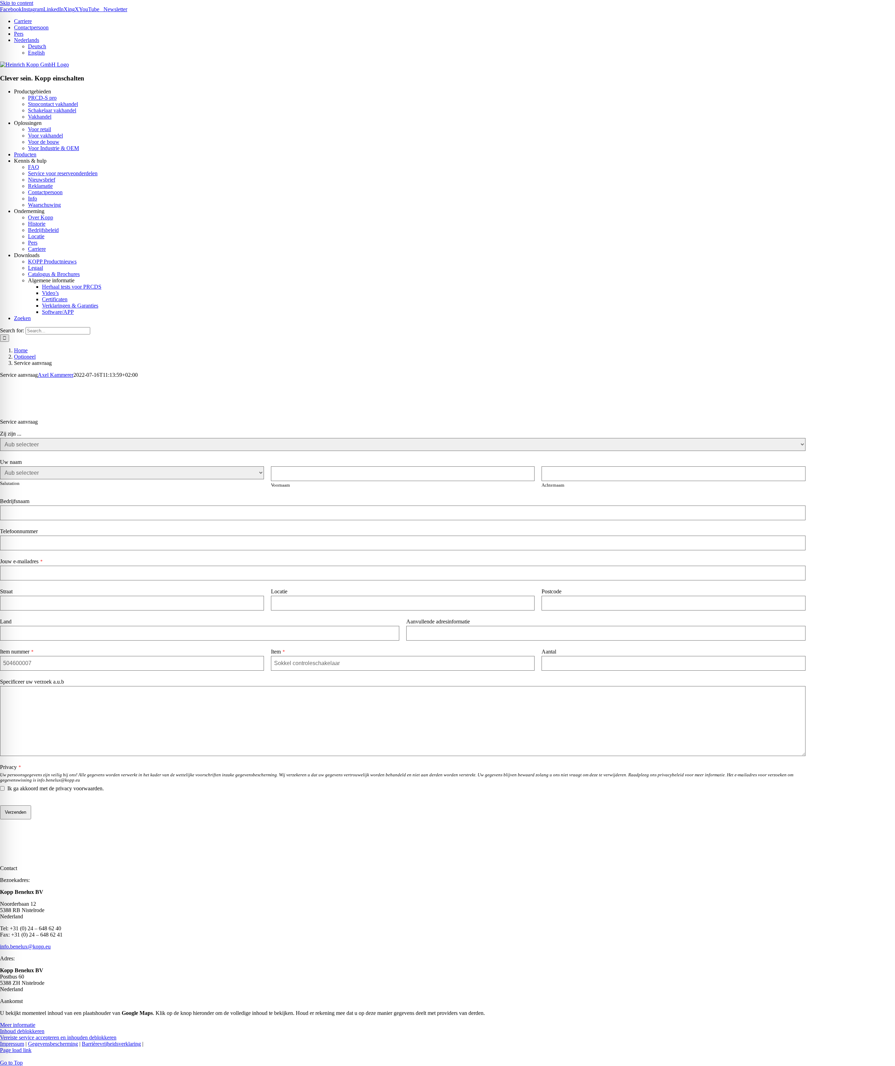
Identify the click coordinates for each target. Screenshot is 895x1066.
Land (6, 621)
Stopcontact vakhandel (53, 104)
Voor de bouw (43, 142)
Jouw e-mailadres (21, 561)
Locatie (36, 236)
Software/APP (58, 312)
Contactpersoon (45, 192)
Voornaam (280, 485)
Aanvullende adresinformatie (438, 621)
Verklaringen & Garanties (70, 306)
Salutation (10, 483)
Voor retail (39, 129)
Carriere (37, 249)
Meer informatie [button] (17, 1025)
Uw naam (11, 462)
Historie (36, 224)
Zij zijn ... (10, 434)
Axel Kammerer (55, 375)
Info (32, 199)
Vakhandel (39, 117)
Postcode (551, 591)
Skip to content (16, 3)
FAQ (33, 167)
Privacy (10, 767)
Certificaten (54, 299)
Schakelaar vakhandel (52, 110)
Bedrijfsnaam (14, 501)
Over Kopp (40, 217)
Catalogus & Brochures (54, 274)
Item (278, 652)
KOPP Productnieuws (52, 261)
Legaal (35, 268)
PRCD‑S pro (42, 98)
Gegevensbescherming (53, 1044)
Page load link (15, 1050)
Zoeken (22, 318)
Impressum (12, 1044)
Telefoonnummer (19, 531)
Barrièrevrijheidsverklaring (111, 1044)
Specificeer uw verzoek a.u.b (32, 682)
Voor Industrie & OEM (53, 148)
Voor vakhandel (45, 136)
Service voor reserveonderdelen (63, 173)
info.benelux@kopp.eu (25, 946)
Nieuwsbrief (41, 180)
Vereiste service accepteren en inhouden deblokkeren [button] (58, 1037)
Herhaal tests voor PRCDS (71, 287)
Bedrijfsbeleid (43, 230)
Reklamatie (40, 186)
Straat (6, 591)
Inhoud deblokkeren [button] (22, 1031)
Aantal (549, 652)
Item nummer (17, 652)
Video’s (50, 293)
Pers (32, 243)
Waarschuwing (44, 205)
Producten (25, 154)
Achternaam (553, 485)
